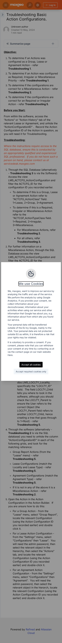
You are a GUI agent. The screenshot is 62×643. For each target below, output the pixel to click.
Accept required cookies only (31, 371)
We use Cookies (31, 284)
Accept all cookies (31, 364)
